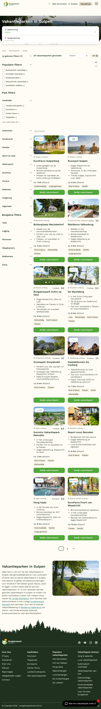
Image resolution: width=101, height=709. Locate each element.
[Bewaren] (60, 139)
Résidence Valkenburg (80, 224)
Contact (6, 680)
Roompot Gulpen (78, 161)
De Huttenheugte (60, 679)
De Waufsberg (76, 291)
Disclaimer (7, 660)
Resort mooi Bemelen (80, 432)
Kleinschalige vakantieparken (85, 679)
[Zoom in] (96, 62)
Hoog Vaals (40, 502)
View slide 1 (46, 151)
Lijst (93, 56)
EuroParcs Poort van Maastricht (80, 504)
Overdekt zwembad (15, 74)
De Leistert (57, 682)
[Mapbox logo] (39, 131)
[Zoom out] (96, 66)
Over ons (6, 664)
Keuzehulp (86, 4)
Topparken (11, 117)
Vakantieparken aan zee (87, 672)
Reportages (7, 672)
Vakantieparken (14, 51)
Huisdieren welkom (15, 85)
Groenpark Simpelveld (47, 362)
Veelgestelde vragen (11, 676)
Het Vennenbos (59, 659)
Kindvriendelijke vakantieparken (85, 686)
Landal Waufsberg (20, 598)
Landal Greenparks (15, 106)
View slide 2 (49, 151)
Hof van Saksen (59, 663)
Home (4, 51)
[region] (66, 96)
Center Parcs (12, 113)
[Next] (61, 149)
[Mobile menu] (96, 3)
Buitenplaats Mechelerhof (49, 224)
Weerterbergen (59, 671)
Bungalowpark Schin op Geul (47, 293)
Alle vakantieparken (36, 676)
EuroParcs (11, 109)
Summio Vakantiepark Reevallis (47, 434)
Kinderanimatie (13, 78)
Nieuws (5, 668)
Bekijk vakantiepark (49, 192)
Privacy (5, 656)
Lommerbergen (59, 675)
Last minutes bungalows (84, 693)
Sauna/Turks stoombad (17, 82)
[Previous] (37, 149)
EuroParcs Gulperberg (46, 161)
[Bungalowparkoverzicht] (11, 4)
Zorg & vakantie (85, 656)
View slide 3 (52, 151)
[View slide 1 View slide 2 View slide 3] (49, 144)
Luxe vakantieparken (88, 660)
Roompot (31, 656)
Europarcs (32, 664)
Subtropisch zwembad (16, 70)
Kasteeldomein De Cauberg (78, 363)
